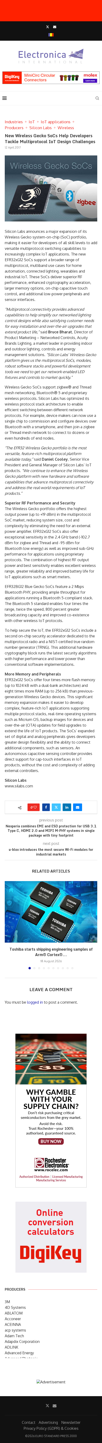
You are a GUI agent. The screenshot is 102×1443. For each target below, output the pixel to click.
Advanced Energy (19, 1352)
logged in (35, 1002)
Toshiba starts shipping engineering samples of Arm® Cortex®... (51, 952)
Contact (28, 1422)
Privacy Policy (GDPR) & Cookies (51, 1428)
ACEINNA (13, 1324)
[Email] (54, 27)
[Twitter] (47, 27)
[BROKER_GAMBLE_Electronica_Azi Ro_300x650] (51, 1037)
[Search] (97, 98)
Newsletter (70, 1422)
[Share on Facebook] (46, 807)
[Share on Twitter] (56, 807)
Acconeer (13, 1318)
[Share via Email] (77, 807)
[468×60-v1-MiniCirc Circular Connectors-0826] (51, 73)
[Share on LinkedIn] (67, 807)
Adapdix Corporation (22, 1341)
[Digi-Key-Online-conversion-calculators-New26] (51, 1205)
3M (7, 1301)
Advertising (48, 1422)
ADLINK (11, 1347)
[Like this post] (35, 807)
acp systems (15, 1330)
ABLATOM (14, 1313)
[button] (9, 925)
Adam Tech (14, 1335)
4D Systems (15, 1307)
